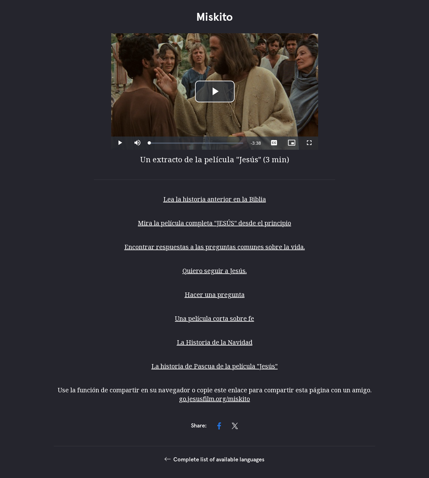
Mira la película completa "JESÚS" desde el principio (214, 223)
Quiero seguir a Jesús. (214, 270)
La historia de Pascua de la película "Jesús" (214, 366)
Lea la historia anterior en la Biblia (214, 199)
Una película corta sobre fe (214, 318)
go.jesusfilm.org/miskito (214, 399)
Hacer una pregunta (215, 294)
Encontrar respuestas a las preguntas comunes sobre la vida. (214, 247)
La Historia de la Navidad (215, 342)
